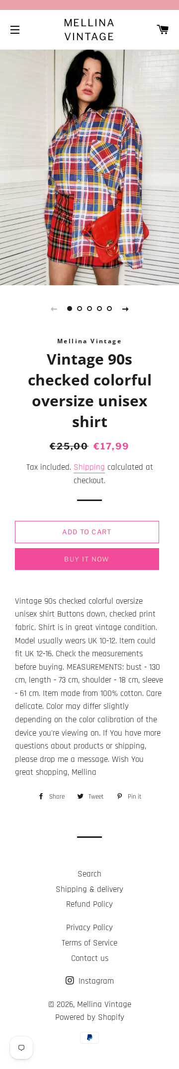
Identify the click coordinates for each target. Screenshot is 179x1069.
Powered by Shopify (89, 1017)
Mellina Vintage (90, 30)
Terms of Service (89, 943)
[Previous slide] (54, 308)
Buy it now (86, 559)
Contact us (89, 958)
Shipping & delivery (89, 889)
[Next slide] (125, 308)
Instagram (95, 981)
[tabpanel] (89, 166)
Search (89, 874)
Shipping (89, 467)
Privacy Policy (89, 927)
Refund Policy (89, 904)
